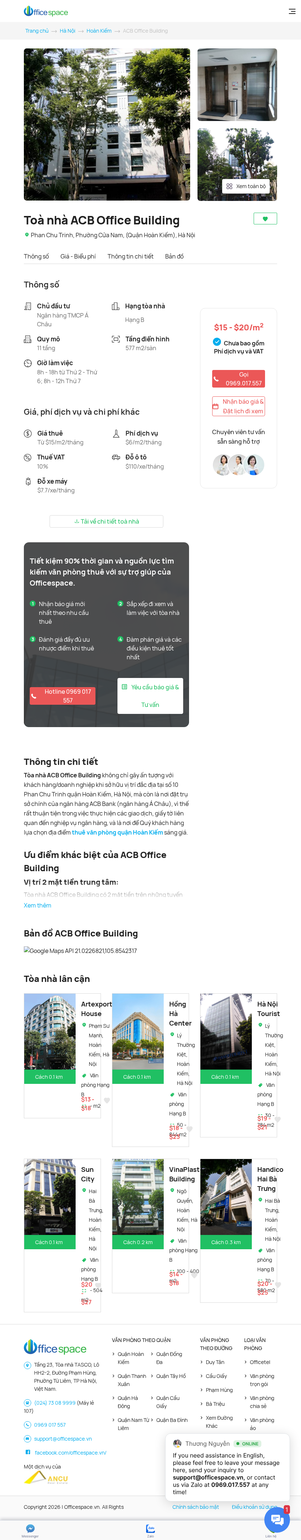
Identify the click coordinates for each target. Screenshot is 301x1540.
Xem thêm (37, 905)
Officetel (260, 1361)
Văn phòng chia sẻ (262, 1401)
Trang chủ (36, 30)
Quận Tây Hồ (171, 1375)
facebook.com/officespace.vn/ (70, 1452)
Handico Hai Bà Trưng (270, 1179)
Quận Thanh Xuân (132, 1379)
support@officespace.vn (63, 1438)
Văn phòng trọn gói (262, 1379)
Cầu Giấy (216, 1375)
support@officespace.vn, (209, 1477)
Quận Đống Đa (169, 1357)
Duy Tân (215, 1361)
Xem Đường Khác (219, 1421)
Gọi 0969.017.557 (244, 378)
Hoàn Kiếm (99, 30)
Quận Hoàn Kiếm (131, 1357)
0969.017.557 (230, 1484)
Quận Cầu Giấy (167, 1401)
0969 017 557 (50, 1424)
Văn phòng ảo (262, 1423)
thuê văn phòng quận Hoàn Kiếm (117, 832)
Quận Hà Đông (128, 1401)
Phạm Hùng (219, 1389)
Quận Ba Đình (172, 1419)
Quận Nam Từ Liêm (133, 1423)
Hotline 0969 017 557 (68, 696)
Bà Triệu (215, 1403)
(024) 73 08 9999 (55, 1402)
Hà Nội (67, 30)
